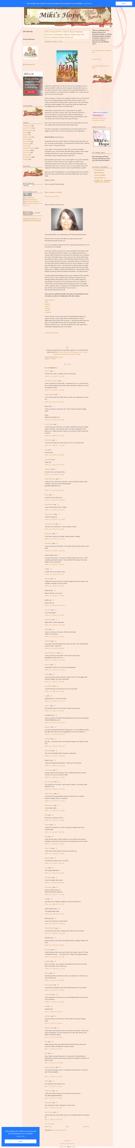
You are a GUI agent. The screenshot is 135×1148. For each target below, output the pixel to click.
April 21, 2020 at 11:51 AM (55, 670)
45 (55, 858)
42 (54, 825)
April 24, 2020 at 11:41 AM (55, 801)
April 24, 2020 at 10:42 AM (55, 722)
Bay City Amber (49, 782)
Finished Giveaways (29, 148)
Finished (25, 146)
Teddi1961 (48, 641)
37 (57, 770)
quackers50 (48, 750)
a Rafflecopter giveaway (52, 333)
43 (52, 836)
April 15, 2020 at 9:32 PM (54, 465)
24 (53, 629)
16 (57, 543)
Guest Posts (26, 152)
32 (56, 715)
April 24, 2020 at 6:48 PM (54, 873)
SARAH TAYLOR (50, 928)
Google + (47, 306)
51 (55, 918)
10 (60, 479)
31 (55, 705)
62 (52, 1041)
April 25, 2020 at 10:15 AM (55, 968)
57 (58, 985)
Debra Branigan (49, 1028)
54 (56, 949)
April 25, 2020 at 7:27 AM (54, 957)
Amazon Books (96, 59)
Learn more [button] (21, 1136)
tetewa (47, 1081)
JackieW (47, 825)
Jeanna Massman (50, 524)
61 (58, 1028)
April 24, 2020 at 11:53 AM (55, 810)
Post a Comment (49, 1124)
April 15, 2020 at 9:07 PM (54, 455)
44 (56, 848)
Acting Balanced (99, 170)
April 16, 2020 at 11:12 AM (55, 539)
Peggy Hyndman (50, 394)
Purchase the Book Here (52, 196)
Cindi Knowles (49, 985)
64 (60, 1067)
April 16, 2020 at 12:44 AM (55, 519)
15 (57, 533)
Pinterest (47, 308)
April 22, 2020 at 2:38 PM (54, 711)
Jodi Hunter (48, 619)
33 (55, 727)
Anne (46, 868)
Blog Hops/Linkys (28, 130)
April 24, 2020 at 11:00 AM (55, 765)
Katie (46, 836)
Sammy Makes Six (100, 177)
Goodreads (48, 312)
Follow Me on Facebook (99, 118)
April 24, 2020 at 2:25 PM (54, 844)
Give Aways (26, 150)
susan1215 (48, 469)
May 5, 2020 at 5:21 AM (53, 1108)
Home (67, 1126)
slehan (47, 629)
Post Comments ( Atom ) (60, 1130)
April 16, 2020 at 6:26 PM (54, 586)
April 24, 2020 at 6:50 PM (54, 882)
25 (55, 641)
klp (46, 1006)
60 (55, 1016)
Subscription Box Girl (51, 653)
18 (50, 569)
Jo (46, 696)
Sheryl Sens (48, 1091)
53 (55, 938)
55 (55, 961)
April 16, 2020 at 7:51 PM (54, 595)
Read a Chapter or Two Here (53, 192)
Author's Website (49, 300)
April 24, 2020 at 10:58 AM (55, 756)
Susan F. (47, 705)
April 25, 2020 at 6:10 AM (54, 945)
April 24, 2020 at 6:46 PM (54, 863)
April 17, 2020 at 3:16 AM (54, 615)
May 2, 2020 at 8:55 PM (53, 1037)
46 (52, 868)
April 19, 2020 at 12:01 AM (55, 660)
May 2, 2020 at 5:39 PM (53, 1023)
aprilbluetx (48, 1016)
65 (53, 1081)
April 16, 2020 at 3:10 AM (54, 529)
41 (52, 815)
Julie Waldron (49, 686)
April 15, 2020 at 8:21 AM (54, 420)
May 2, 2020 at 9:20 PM (53, 1049)
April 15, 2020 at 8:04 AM (54, 402)
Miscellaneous (27, 157)
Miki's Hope (56, 8)
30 (51, 696)
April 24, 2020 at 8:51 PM (54, 914)
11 (53, 495)
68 (57, 1112)
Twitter (47, 302)
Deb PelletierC (49, 504)
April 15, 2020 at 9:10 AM (54, 435)
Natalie (47, 674)
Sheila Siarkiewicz (50, 479)
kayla (46, 450)
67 (57, 1102)
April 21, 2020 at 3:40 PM (54, 681)
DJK (46, 1041)
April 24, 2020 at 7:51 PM (54, 894)
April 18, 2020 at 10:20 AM (55, 625)
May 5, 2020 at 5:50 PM (53, 1119)
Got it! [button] (20, 1141)
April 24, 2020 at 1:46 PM (54, 820)
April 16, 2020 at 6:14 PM (54, 574)
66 (57, 1091)
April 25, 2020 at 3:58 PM (54, 980)
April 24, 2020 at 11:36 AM (55, 789)
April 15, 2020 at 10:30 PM (55, 500)
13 (59, 514)
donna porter (48, 1102)
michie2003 (48, 459)
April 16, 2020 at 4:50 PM (54, 564)
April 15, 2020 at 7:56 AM (54, 390)
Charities (25, 134)
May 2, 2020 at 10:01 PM (54, 1063)
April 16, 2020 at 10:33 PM (55, 605)
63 (52, 1053)
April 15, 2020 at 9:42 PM (54, 474)
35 (56, 750)
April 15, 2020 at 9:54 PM (54, 490)
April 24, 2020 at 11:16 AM (55, 777)
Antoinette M (48, 543)
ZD (46, 899)
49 (51, 899)
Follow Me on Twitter (98, 120)
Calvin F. (47, 371)
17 (59, 555)
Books (25, 132)
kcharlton (47, 961)
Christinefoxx (49, 887)
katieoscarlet (48, 533)
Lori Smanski (49, 770)
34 (55, 739)
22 (55, 610)
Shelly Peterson (49, 514)
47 (56, 877)
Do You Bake (27, 141)
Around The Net (27, 128)
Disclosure (26, 139)
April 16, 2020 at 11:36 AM (55, 551)
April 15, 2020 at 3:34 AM (54, 376)
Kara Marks (48, 877)
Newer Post (48, 1126)
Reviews (25, 159)
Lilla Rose (26, 155)
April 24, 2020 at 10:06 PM (55, 923)
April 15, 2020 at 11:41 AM (55, 445)
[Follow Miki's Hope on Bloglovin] (100, 113)
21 (53, 600)
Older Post (86, 1126)
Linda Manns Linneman (51, 381)
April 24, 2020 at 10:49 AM (55, 734)
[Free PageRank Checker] (27, 195)
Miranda (47, 973)
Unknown (47, 578)
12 (58, 504)
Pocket (72, 1146)
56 (54, 973)
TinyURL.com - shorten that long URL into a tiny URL (102, 181)
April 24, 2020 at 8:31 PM (54, 904)
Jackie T (47, 664)
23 (56, 619)
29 (57, 686)
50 (59, 908)
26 (62, 653)
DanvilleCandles (99, 172)
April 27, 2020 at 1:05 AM (54, 1002)
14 (60, 524)
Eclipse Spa (26, 143)
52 (59, 928)
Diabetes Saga (27, 137)
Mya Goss (48, 610)
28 (53, 674)
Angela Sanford (49, 793)
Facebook (47, 304)
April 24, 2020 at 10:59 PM (55, 933)
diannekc (47, 858)
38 (58, 782)
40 (58, 805)
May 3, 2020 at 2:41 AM (53, 1076)
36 (54, 760)
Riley (46, 815)
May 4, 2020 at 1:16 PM (53, 1098)
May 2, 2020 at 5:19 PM (53, 1011)
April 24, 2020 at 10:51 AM (55, 746)
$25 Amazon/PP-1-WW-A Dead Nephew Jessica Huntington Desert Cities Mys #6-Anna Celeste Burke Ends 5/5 (64, 34)
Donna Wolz (48, 440)
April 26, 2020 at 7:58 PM (54, 990)
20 (55, 590)
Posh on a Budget (99, 175)
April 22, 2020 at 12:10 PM (55, 701)
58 (57, 994)
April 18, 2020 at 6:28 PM (54, 648)
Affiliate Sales (27, 126)
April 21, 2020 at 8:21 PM (54, 691)
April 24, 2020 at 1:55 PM (54, 832)
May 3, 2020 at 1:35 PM (53, 1086)
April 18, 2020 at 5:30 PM (54, 636)
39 (58, 793)
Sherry (47, 495)
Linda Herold (48, 994)
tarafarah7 (48, 727)
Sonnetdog (48, 949)
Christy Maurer (49, 424)
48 (57, 887)
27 (54, 664)
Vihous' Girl (48, 848)
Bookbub (47, 310)
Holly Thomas (49, 1112)
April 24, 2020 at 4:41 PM (54, 853)
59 (51, 1006)
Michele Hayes (49, 805)
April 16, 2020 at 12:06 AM (55, 510)
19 (55, 578)
